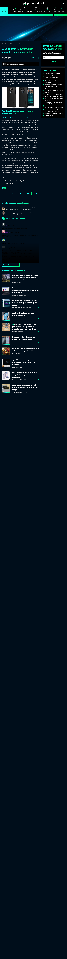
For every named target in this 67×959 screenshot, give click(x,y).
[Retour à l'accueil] (33, 3)
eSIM (54, 12)
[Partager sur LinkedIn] (20, 193)
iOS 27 (46, 88)
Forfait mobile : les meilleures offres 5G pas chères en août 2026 (54, 106)
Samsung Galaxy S (16, 380)
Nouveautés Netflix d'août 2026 (53, 94)
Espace (24, 12)
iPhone (14, 342)
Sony (52, 15)
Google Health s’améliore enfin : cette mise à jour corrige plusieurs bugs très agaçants (25, 302)
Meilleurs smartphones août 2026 (54, 113)
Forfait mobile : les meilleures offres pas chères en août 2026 (53, 110)
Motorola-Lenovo (36, 15)
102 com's (34, 58)
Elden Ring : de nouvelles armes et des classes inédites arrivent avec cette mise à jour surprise (25, 277)
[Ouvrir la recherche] (63, 3)
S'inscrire (53, 62)
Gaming (14, 12)
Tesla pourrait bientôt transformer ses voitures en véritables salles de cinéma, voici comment (25, 290)
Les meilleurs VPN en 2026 (52, 116)
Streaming (61, 12)
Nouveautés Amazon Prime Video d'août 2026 (54, 99)
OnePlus (43, 15)
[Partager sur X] (5, 193)
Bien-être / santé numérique (19, 308)
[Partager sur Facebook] (12, 193)
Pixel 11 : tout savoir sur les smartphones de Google (52, 78)
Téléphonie (3, 12)
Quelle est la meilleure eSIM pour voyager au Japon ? (23, 314)
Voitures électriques (17, 295)
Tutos (36, 12)
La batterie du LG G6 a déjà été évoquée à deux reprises (18, 118)
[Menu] (3, 3)
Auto (19, 12)
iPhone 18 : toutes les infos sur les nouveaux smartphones (54, 85)
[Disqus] (20, 242)
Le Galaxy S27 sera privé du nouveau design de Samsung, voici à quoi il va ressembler (24, 374)
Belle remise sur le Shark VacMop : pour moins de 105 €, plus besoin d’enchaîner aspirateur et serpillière (24, 326)
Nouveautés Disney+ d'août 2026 (54, 96)
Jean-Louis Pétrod (6, 57)
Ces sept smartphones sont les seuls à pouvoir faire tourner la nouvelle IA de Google (25, 387)
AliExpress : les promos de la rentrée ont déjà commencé (52, 74)
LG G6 (4, 188)
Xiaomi (55, 15)
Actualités (14, 318)
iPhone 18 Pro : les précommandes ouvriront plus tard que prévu (23, 338)
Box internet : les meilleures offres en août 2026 (54, 103)
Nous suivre (35, 193)
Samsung (47, 15)
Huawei (29, 15)
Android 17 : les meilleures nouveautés (52, 81)
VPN (40, 12)
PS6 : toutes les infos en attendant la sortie (54, 91)
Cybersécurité (47, 12)
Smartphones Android (16, 44)
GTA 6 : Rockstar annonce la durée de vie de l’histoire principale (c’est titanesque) (25, 349)
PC (9, 12)
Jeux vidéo (14, 353)
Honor (25, 15)
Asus (15, 15)
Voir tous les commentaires (10, 265)
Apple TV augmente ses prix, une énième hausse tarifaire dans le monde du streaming (25, 362)
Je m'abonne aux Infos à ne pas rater (15, 64)
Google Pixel (20, 15)
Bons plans (30, 12)
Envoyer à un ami (28, 193)
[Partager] (38, 58)
